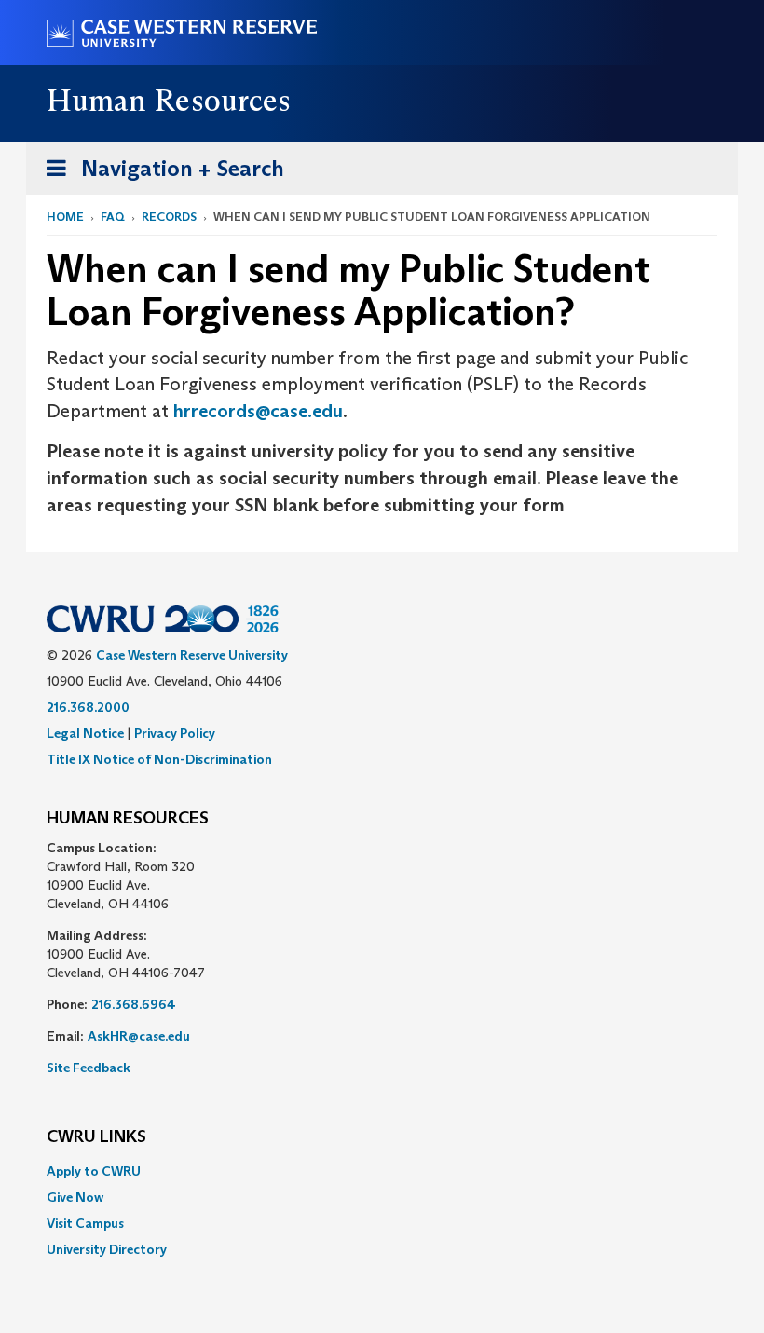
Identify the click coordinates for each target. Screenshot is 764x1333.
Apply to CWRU (94, 1171)
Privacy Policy (174, 733)
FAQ (113, 217)
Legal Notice (85, 733)
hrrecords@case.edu (258, 411)
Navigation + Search (159, 174)
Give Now (75, 1197)
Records (169, 217)
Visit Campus (85, 1223)
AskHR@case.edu (139, 1035)
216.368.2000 (88, 707)
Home (65, 217)
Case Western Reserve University (192, 654)
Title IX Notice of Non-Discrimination (159, 759)
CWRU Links (96, 1137)
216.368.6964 (133, 1004)
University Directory (107, 1249)
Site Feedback (88, 1067)
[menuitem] (382, 1171)
